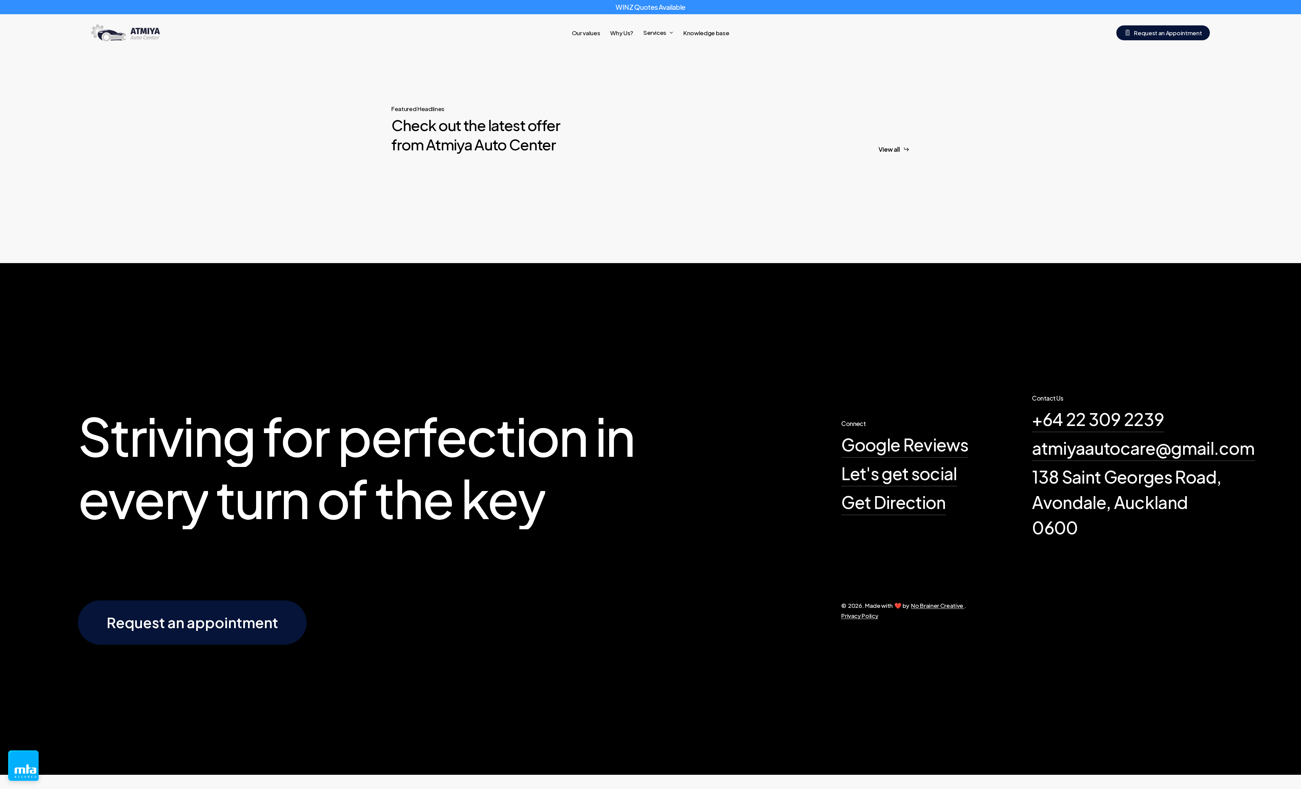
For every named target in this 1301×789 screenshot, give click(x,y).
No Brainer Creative (937, 605)
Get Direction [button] (893, 502)
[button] (894, 149)
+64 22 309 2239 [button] (1098, 419)
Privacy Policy (859, 615)
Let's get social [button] (899, 473)
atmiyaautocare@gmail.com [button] (1143, 448)
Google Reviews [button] (904, 444)
